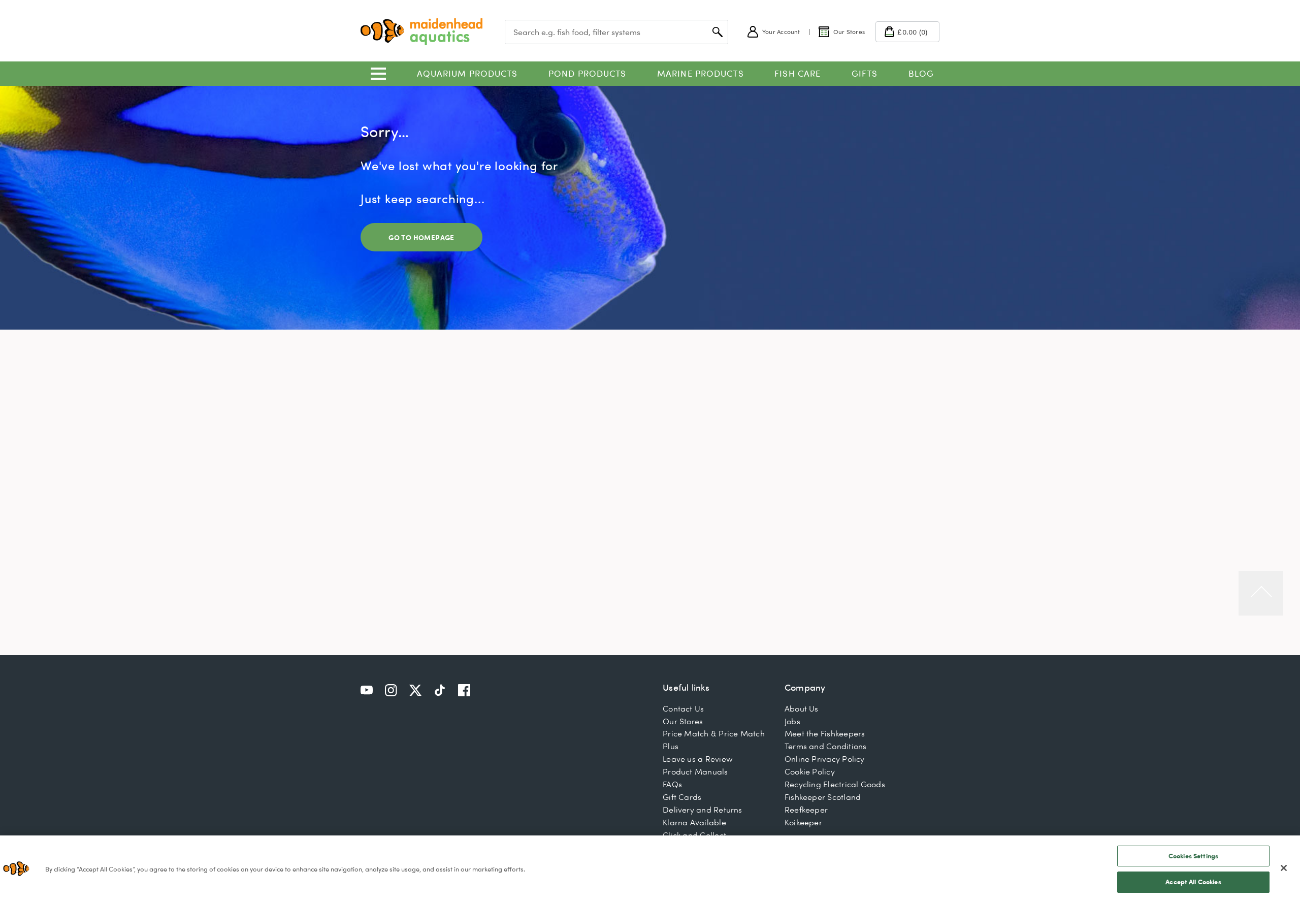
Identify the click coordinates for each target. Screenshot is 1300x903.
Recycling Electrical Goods (835, 784)
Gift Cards (682, 797)
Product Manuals (695, 771)
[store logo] (421, 31)
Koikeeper (803, 822)
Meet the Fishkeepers (825, 733)
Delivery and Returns (702, 809)
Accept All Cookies (1193, 881)
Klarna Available (694, 822)
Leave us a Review (698, 759)
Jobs (792, 721)
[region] (650, 869)
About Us (802, 708)
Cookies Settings (1193, 855)
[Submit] (717, 32)
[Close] (1284, 868)
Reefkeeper (806, 809)
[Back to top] (1261, 593)
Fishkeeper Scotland (823, 797)
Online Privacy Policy (825, 759)
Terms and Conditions (826, 746)
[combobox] (616, 32)
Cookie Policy (810, 771)
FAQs (672, 784)
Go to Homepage (421, 237)
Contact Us (683, 708)
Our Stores (683, 721)
